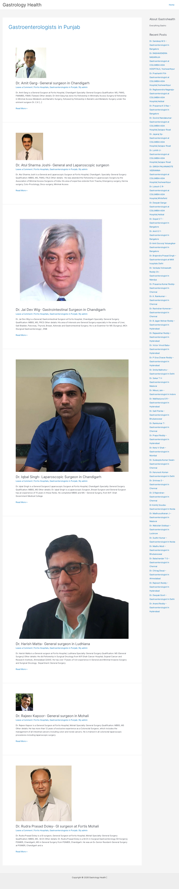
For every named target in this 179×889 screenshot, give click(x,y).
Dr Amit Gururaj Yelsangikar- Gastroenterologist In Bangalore (163, 247)
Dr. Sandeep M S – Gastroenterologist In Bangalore (159, 45)
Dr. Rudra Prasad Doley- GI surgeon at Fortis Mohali (57, 826)
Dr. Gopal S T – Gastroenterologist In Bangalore (159, 223)
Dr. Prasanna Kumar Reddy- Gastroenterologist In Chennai (162, 288)
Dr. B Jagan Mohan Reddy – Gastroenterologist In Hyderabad (162, 325)
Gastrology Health (22, 4)
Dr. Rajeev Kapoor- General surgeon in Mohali (52, 716)
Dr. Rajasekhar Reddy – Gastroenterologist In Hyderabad (160, 337)
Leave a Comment (24, 87)
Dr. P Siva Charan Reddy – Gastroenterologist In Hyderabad (162, 361)
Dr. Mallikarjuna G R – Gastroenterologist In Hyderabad (159, 402)
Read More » (21, 108)
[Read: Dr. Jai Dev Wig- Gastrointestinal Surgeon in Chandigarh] (61, 259)
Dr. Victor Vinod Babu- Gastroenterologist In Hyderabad (160, 349)
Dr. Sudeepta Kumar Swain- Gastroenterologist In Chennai (162, 464)
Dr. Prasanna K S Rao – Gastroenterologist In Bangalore (160, 110)
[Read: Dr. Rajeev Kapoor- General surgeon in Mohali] (24, 702)
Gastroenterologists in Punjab (63, 87)
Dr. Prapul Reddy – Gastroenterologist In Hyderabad (159, 439)
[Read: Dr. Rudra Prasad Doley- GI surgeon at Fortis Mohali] (44, 793)
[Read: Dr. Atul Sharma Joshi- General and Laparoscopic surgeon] (29, 146)
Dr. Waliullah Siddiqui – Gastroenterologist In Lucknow (160, 529)
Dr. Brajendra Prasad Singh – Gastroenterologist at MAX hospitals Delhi (163, 259)
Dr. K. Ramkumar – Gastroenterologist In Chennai (159, 300)
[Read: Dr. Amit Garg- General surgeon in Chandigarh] (31, 62)
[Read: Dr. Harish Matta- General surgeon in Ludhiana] (72, 582)
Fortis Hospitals (41, 87)
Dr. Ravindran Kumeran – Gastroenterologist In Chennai (161, 312)
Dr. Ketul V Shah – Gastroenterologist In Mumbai (159, 451)
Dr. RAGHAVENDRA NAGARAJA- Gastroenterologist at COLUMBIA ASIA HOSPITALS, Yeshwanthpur (162, 61)
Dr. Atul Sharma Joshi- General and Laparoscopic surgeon (62, 165)
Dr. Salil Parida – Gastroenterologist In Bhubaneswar (159, 415)
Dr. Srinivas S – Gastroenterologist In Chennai (159, 484)
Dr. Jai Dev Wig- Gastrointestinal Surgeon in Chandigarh (60, 310)
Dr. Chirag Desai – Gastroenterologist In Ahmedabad (159, 574)
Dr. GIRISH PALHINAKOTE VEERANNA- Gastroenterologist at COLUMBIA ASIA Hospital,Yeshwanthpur (161, 174)
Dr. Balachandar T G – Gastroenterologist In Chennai (159, 562)
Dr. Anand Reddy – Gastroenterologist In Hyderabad (159, 607)
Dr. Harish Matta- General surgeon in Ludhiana (53, 644)
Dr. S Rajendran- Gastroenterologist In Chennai (159, 497)
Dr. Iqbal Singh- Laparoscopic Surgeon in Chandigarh (58, 477)
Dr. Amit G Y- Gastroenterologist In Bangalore (159, 235)
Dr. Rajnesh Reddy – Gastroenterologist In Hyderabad (159, 587)
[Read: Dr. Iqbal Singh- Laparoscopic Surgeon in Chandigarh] (72, 415)
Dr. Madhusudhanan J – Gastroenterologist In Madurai (160, 517)
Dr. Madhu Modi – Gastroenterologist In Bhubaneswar (159, 550)
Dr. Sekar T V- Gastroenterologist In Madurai (159, 382)
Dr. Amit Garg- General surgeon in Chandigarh (53, 83)
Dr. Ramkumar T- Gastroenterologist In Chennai (159, 427)
